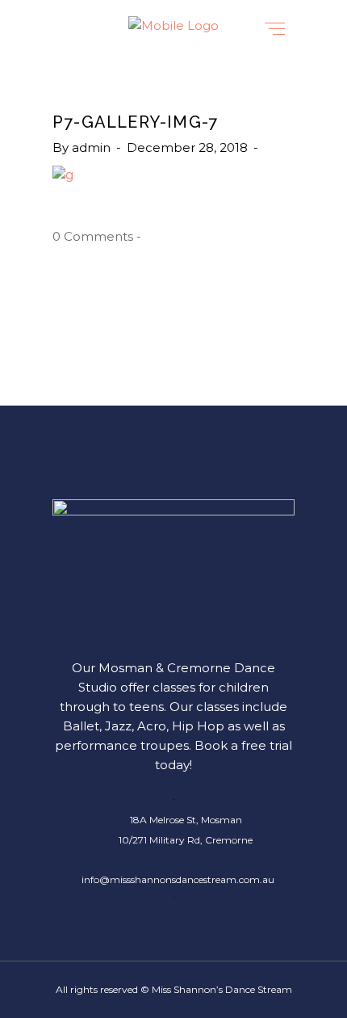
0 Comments (92, 236)
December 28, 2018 (189, 147)
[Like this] (148, 236)
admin (93, 147)
